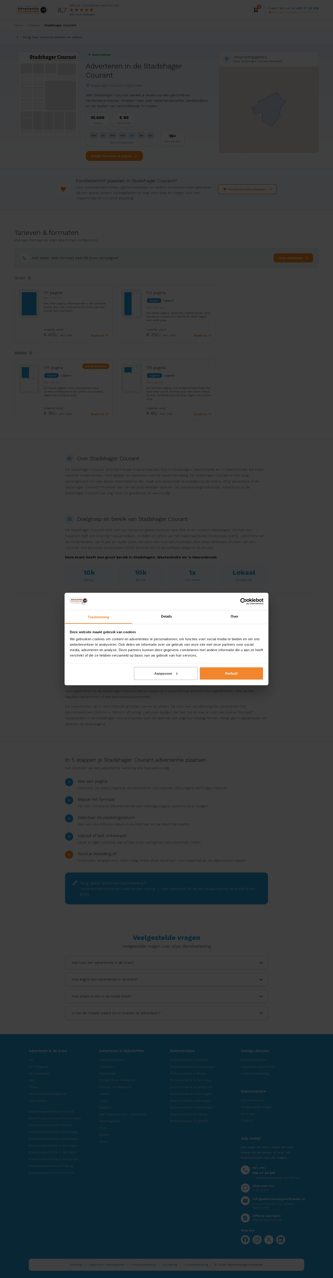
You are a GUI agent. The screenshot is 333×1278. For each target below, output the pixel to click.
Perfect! (231, 673)
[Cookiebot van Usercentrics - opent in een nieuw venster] (243, 601)
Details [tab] (166, 616)
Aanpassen (163, 673)
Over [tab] (234, 616)
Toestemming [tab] (98, 617)
